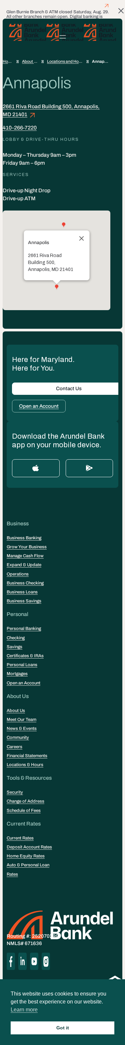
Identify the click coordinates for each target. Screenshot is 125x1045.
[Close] (81, 238)
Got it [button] (62, 1027)
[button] (57, 287)
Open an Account (39, 406)
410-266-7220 (20, 128)
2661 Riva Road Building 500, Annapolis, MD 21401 (51, 110)
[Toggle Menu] (62, 37)
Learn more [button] (24, 1009)
